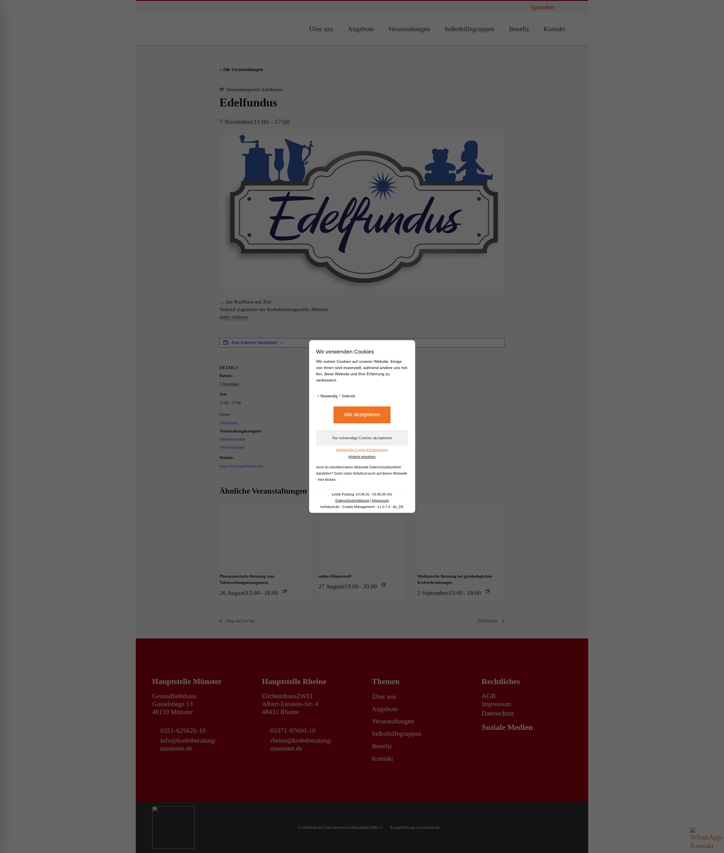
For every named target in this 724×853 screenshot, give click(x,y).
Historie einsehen (362, 457)
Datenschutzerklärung (352, 501)
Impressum (380, 501)
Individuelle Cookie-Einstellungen (362, 450)
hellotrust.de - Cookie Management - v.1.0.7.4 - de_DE (362, 507)
